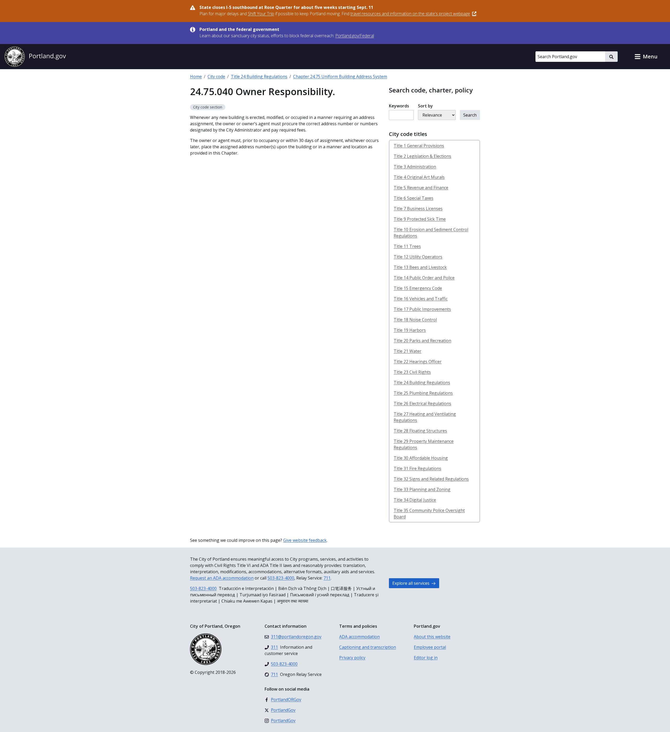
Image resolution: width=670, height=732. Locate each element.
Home (196, 76)
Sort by (425, 106)
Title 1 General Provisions (419, 146)
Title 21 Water (407, 351)
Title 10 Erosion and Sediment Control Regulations (431, 233)
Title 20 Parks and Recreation (422, 340)
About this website (432, 637)
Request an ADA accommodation (222, 578)
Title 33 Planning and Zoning (422, 489)
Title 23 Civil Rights (412, 372)
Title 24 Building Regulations (259, 76)
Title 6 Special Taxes (413, 198)
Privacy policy (352, 657)
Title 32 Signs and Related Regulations (431, 479)
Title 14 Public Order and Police (424, 278)
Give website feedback (305, 540)
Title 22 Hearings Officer (418, 361)
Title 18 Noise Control (415, 320)
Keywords (399, 106)
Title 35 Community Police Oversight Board (429, 513)
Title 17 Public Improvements (422, 309)
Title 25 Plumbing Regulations (423, 393)
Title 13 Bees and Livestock (420, 267)
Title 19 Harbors (410, 330)
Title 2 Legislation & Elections (422, 156)
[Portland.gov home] (35, 56)
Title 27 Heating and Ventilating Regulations (425, 417)
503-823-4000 (280, 578)
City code (216, 76)
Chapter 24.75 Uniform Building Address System (340, 76)
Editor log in (426, 657)
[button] (646, 56)
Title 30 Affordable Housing (421, 458)
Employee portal (430, 647)
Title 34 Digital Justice (415, 500)
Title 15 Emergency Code (418, 288)
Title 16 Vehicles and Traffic (421, 299)
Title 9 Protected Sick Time (420, 219)
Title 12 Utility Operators (418, 257)
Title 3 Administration (415, 167)
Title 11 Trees (407, 246)
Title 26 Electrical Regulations (422, 403)
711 (327, 578)
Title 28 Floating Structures (420, 431)
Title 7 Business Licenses (418, 208)
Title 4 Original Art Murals (419, 177)
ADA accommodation (359, 637)
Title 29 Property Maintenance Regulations (424, 444)
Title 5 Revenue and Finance (421, 187)
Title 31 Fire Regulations (417, 468)
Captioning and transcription (367, 647)
